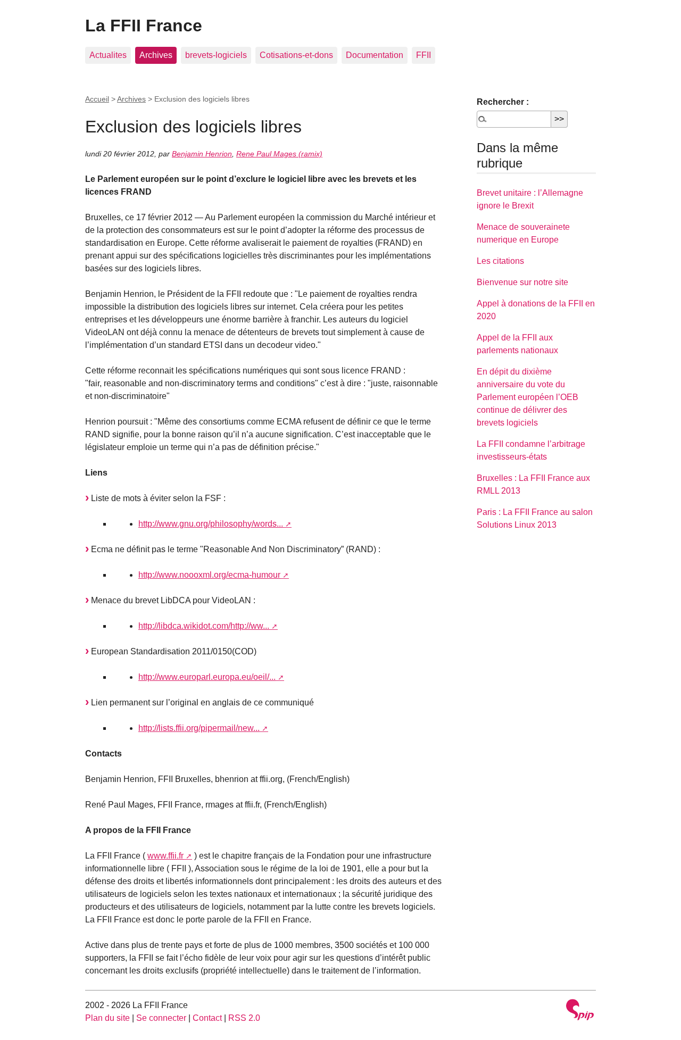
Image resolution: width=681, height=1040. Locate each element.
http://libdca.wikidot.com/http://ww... (203, 625)
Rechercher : (503, 101)
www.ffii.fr (165, 855)
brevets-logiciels (216, 55)
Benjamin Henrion (202, 153)
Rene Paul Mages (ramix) (279, 153)
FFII (423, 55)
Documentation (374, 55)
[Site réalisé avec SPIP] (580, 1011)
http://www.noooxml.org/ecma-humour (209, 574)
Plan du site (107, 1017)
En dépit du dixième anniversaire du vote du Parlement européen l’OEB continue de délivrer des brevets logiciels (527, 397)
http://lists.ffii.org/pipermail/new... (199, 728)
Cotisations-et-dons (296, 55)
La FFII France (143, 25)
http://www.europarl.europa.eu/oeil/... (207, 676)
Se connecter (161, 1017)
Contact (207, 1017)
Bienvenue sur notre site (522, 282)
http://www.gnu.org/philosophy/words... (210, 523)
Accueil (97, 99)
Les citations (500, 260)
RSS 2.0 (244, 1017)
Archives (155, 55)
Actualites (108, 55)
